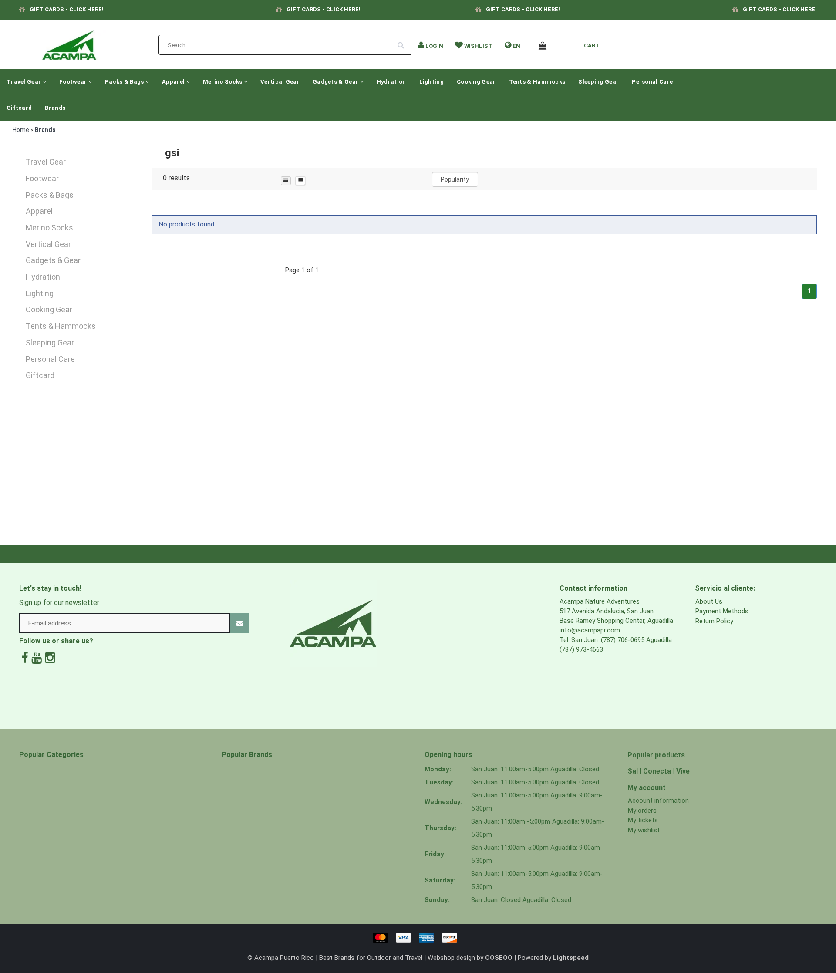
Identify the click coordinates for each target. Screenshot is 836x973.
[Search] (403, 41)
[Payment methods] (418, 937)
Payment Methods (721, 611)
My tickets (643, 820)
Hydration (391, 81)
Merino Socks (223, 81)
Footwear (73, 81)
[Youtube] (36, 658)
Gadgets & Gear (336, 81)
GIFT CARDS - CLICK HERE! (67, 9)
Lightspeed (571, 958)
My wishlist (644, 830)
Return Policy (714, 621)
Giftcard (19, 108)
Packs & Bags (125, 81)
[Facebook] (24, 658)
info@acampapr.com (590, 630)
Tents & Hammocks (537, 81)
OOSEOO (498, 958)
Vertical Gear (280, 81)
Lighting (431, 81)
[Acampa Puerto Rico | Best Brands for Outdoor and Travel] (69, 43)
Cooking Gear (476, 81)
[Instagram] (50, 658)
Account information (658, 800)
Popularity (455, 179)
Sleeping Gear (598, 81)
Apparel (174, 81)
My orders (642, 810)
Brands (55, 108)
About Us (708, 601)
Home (21, 129)
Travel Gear (25, 81)
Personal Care (652, 81)
